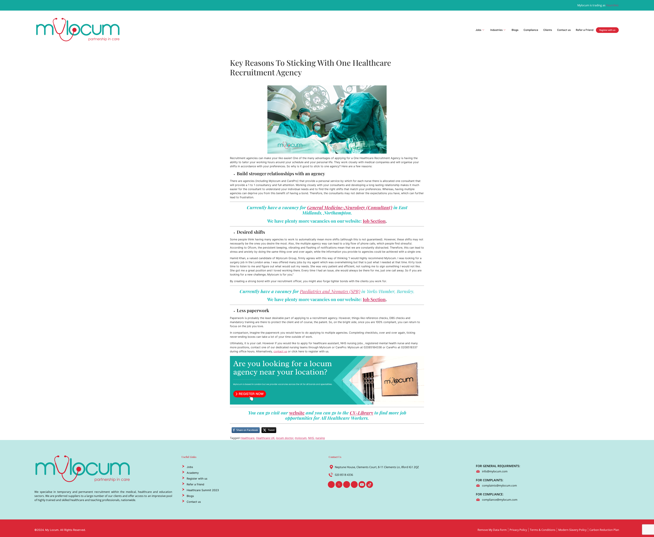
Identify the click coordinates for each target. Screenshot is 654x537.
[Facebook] (331, 484)
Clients (547, 30)
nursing (320, 438)
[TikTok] (369, 484)
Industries (496, 30)
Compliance (531, 30)
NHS (311, 438)
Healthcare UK (265, 438)
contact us (280, 351)
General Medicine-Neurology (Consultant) (349, 207)
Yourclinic (612, 5)
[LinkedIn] (346, 484)
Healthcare (247, 438)
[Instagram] (354, 484)
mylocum (301, 438)
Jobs (478, 30)
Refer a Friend (584, 30)
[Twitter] (339, 484)
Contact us (564, 30)
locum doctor (284, 438)
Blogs (515, 30)
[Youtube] (362, 484)
